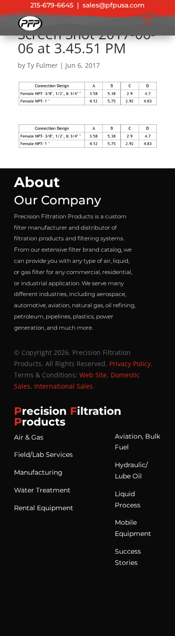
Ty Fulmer (42, 65)
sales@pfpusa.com (114, 5)
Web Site (93, 374)
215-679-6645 (51, 5)
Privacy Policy (130, 363)
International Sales (63, 386)
